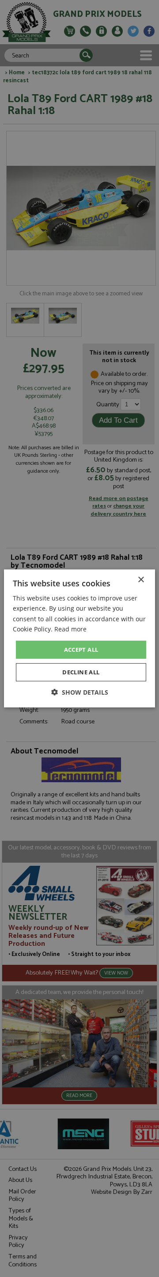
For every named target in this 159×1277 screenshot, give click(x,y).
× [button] (140, 580)
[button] (79, 692)
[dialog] (79, 638)
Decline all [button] (80, 672)
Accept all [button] (81, 650)
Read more (70, 628)
